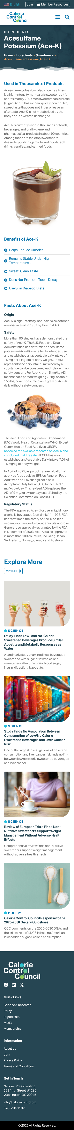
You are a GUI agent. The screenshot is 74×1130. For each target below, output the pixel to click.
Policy (8, 1011)
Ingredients (24, 55)
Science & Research (17, 1005)
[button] (58, 17)
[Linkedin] (14, 985)
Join (7, 1054)
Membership (12, 1028)
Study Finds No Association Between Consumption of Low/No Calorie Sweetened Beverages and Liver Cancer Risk (34, 737)
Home (8, 55)
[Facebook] (6, 985)
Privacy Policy (13, 1060)
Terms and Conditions (19, 1066)
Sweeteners (45, 55)
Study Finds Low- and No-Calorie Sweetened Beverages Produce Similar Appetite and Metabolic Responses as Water (33, 642)
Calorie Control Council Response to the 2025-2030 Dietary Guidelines (34, 920)
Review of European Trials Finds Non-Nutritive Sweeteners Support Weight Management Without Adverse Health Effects (32, 833)
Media (8, 1023)
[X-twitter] (21, 985)
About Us (10, 1048)
